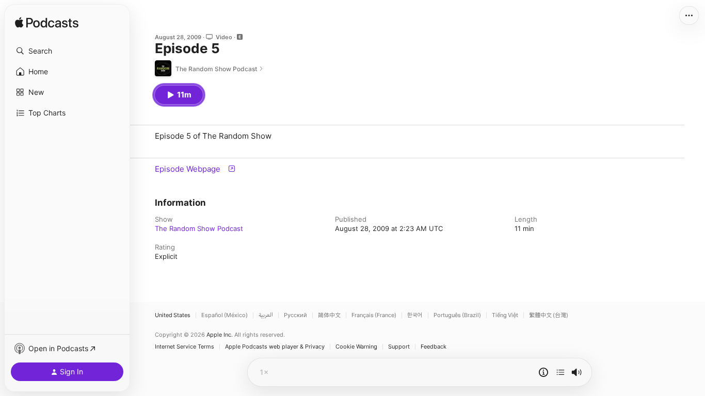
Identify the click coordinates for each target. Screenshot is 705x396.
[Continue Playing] (560, 372)
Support (399, 347)
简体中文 (329, 315)
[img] (46, 23)
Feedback (433, 347)
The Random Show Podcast (199, 228)
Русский (295, 315)
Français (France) (373, 315)
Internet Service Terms (184, 347)
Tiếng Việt (505, 315)
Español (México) (224, 315)
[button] (67, 51)
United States (172, 315)
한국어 (415, 315)
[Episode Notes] (543, 372)
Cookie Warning (356, 347)
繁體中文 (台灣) (548, 315)
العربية (266, 315)
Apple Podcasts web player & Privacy (275, 347)
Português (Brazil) (457, 315)
